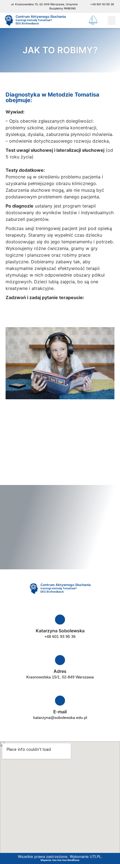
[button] (112, 20)
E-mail (60, 711)
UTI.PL (95, 856)
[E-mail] (60, 701)
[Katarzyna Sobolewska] (60, 620)
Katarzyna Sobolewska (60, 630)
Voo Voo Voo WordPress (66, 860)
